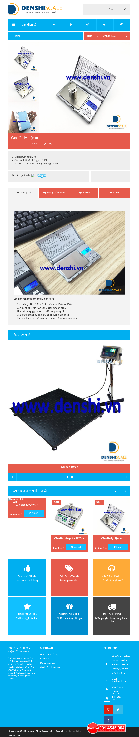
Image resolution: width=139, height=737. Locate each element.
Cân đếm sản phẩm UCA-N (69, 538)
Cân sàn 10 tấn (69, 467)
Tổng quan (25, 193)
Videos (116, 193)
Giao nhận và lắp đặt (49, 654)
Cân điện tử (29, 24)
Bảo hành (44, 659)
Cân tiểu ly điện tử (111, 538)
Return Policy (62, 731)
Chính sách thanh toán (50, 667)
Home (17, 36)
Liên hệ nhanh (111, 36)
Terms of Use (14, 735)
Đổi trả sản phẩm (47, 663)
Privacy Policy (75, 731)
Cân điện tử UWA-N (27, 505)
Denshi (31, 731)
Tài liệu (86, 193)
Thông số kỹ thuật (56, 193)
